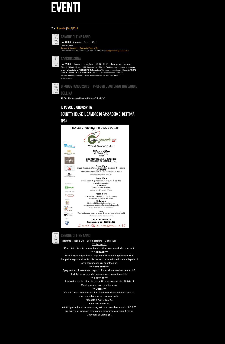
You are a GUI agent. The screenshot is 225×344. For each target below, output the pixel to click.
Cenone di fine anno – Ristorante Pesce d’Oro (79, 48)
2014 (69, 28)
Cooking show (71, 59)
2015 (75, 28)
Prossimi (61, 28)
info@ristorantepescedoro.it (117, 51)
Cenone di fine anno (75, 37)
